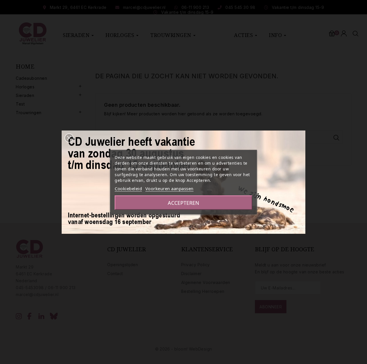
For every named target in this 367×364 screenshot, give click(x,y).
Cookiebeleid (128, 188)
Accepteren (183, 202)
